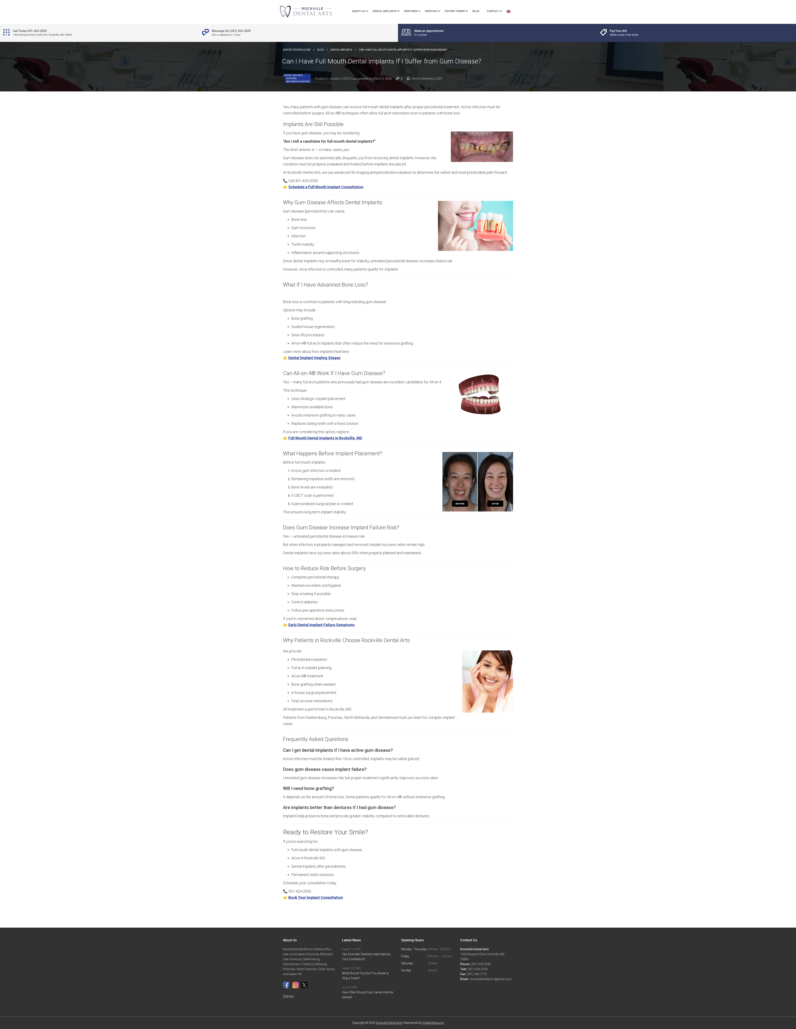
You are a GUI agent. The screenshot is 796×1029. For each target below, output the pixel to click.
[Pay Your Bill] (624, 33)
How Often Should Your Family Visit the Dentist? (367, 995)
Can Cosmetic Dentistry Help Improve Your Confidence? (366, 956)
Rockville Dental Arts (389, 1022)
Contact (493, 11)
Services (431, 11)
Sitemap (288, 996)
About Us (358, 11)
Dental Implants (385, 11)
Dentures (410, 11)
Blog (475, 11)
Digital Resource (433, 1022)
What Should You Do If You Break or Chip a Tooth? (365, 976)
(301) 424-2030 (480, 964)
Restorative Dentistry (298, 81)
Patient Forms (455, 11)
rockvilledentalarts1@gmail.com (490, 979)
